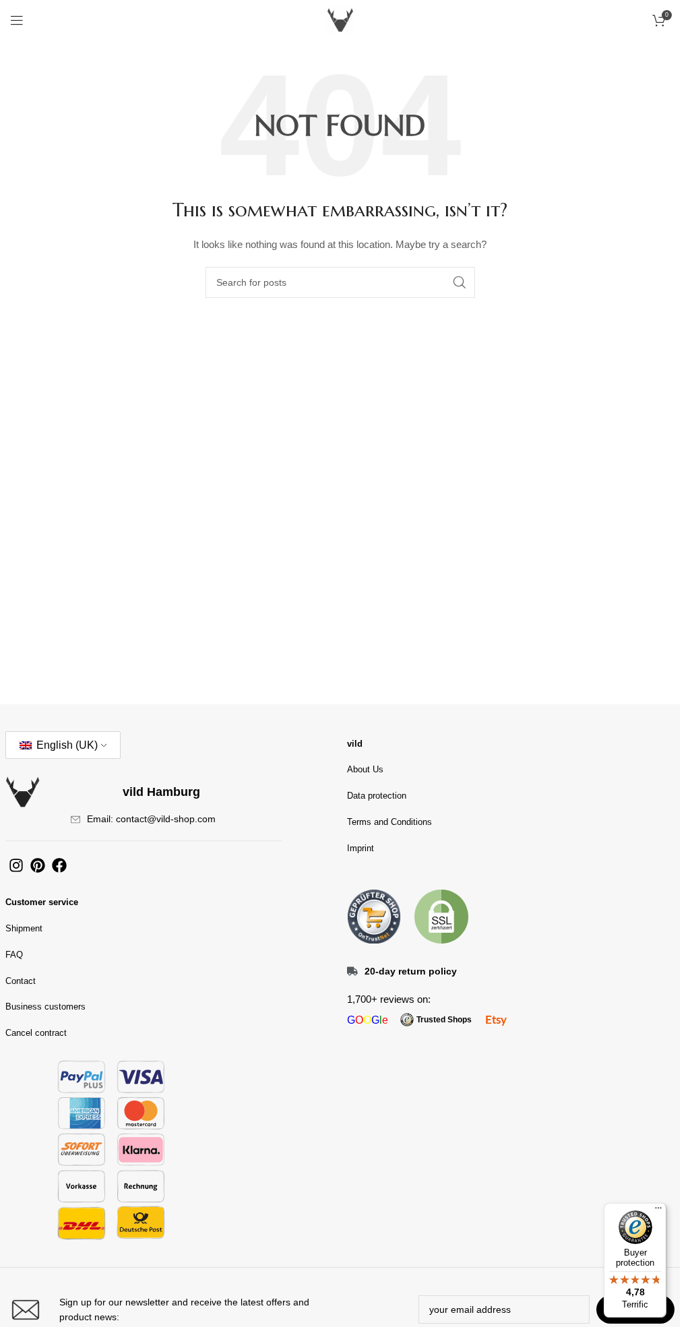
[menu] (658, 1211)
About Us (365, 769)
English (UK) (66, 745)
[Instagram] (16, 865)
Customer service (41, 902)
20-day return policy (411, 971)
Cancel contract (36, 1033)
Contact (20, 981)
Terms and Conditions (389, 822)
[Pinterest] (38, 865)
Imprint (360, 848)
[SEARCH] (459, 282)
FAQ (14, 955)
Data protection (376, 796)
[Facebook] (59, 865)
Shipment (23, 928)
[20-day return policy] (352, 971)
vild (355, 744)
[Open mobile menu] (16, 20)
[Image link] (374, 916)
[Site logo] (340, 19)
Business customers (45, 1006)
